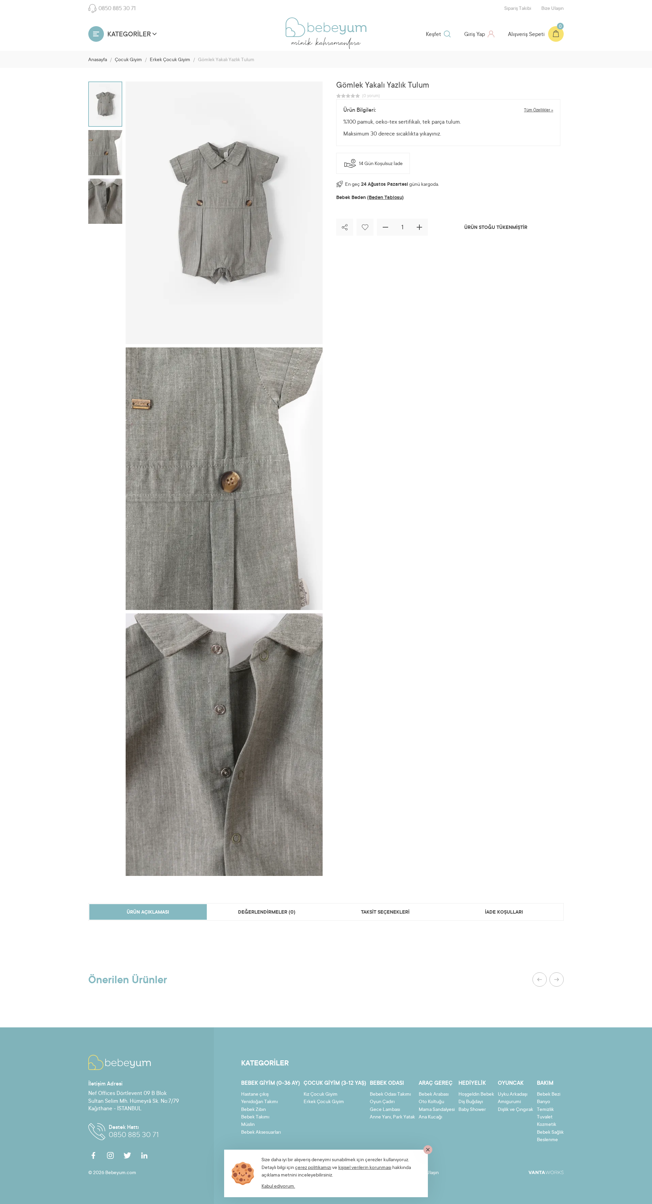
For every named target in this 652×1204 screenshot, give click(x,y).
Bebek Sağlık (550, 1132)
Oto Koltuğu (431, 1102)
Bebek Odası (387, 1083)
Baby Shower (472, 1110)
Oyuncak (511, 1083)
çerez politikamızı (313, 1168)
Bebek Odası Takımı (390, 1094)
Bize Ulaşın (552, 9)
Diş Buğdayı (470, 1102)
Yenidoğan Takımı (259, 1102)
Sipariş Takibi (517, 9)
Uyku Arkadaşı (512, 1094)
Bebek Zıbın (253, 1110)
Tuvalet (545, 1117)
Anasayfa (97, 60)
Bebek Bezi (548, 1094)
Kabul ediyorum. (278, 1186)
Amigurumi (509, 1102)
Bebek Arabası (434, 1094)
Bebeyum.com (326, 27)
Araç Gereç (436, 1083)
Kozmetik (546, 1125)
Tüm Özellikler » (538, 110)
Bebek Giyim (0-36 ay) (270, 1083)
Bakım (545, 1083)
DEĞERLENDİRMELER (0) (266, 912)
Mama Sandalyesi (437, 1110)
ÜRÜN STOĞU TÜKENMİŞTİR (495, 228)
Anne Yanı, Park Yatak (392, 1117)
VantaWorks (546, 1172)
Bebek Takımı (255, 1117)
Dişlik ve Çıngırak (515, 1110)
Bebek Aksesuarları (261, 1132)
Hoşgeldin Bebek (476, 1094)
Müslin (248, 1125)
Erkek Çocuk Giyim (170, 60)
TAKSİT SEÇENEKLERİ (385, 912)
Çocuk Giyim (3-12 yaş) (335, 1083)
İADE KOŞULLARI (504, 912)
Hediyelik (472, 1083)
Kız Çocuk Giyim (321, 1094)
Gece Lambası (385, 1110)
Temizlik (545, 1110)
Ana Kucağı (430, 1117)
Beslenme (547, 1140)
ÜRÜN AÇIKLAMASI (148, 912)
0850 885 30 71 (117, 9)
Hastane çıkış (255, 1094)
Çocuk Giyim (128, 60)
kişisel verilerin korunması (364, 1168)
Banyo (543, 1102)
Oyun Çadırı (382, 1102)
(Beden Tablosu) (385, 198)
